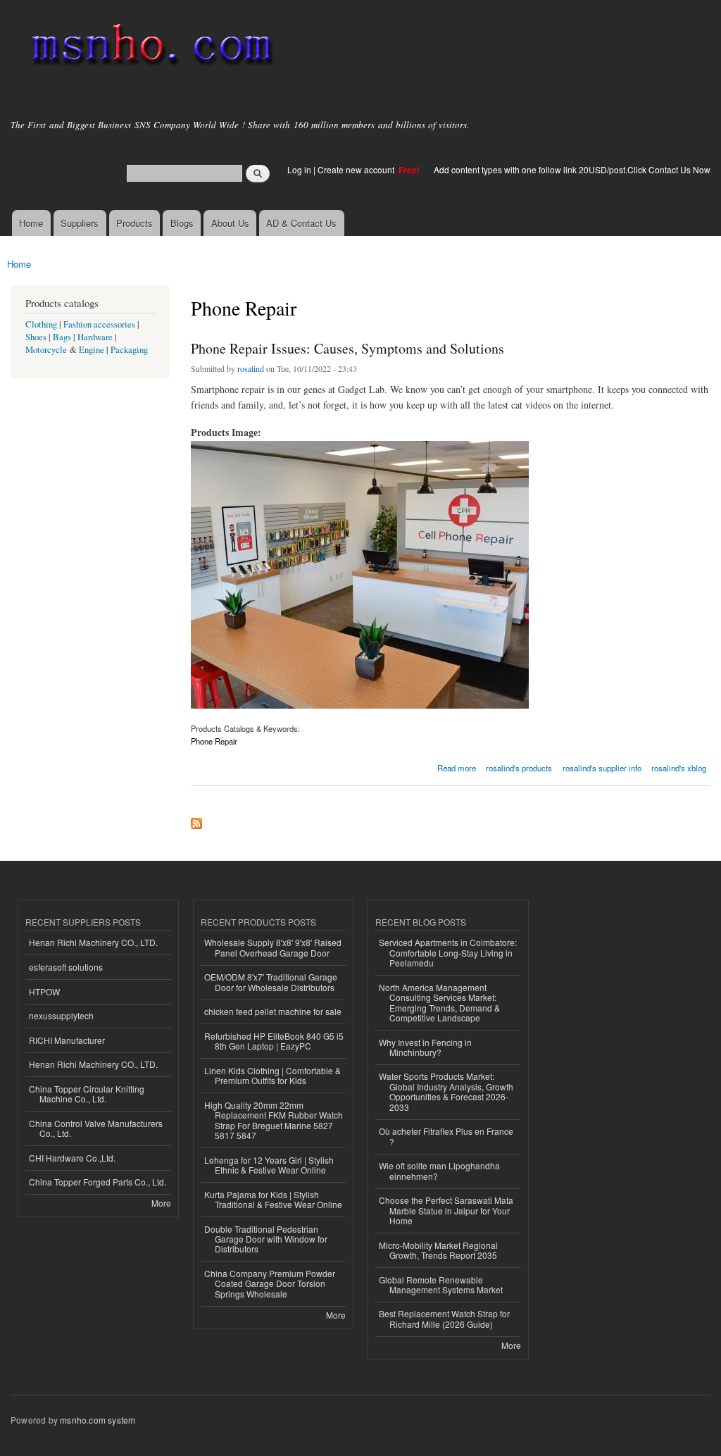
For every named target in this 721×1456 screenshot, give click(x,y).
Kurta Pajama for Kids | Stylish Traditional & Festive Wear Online (273, 1199)
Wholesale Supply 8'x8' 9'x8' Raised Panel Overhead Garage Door (272, 947)
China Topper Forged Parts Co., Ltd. (97, 1182)
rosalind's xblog (678, 767)
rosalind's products (519, 767)
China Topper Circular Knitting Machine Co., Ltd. (86, 1094)
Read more (456, 766)
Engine (91, 350)
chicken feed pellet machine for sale (272, 1011)
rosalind (250, 368)
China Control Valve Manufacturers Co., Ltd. (96, 1128)
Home (31, 223)
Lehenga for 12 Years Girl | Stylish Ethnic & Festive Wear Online (269, 1165)
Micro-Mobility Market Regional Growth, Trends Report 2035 (438, 1250)
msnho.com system (97, 1420)
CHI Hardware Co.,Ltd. (72, 1158)
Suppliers (80, 223)
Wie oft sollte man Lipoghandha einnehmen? (439, 1170)
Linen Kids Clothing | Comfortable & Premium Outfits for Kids (272, 1075)
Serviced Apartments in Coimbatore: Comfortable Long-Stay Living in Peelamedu (448, 952)
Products (134, 223)
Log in (299, 169)
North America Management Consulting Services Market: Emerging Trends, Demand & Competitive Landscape (439, 1002)
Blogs (182, 223)
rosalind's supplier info (602, 767)
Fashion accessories (99, 324)
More (161, 1203)
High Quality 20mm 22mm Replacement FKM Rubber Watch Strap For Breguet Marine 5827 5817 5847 (273, 1120)
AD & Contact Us (301, 223)
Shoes (35, 337)
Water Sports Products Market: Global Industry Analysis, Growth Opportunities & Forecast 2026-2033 (446, 1091)
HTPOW (44, 991)
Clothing (41, 324)
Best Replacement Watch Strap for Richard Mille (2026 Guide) (444, 1318)
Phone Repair (214, 741)
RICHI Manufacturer (67, 1040)
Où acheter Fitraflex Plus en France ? (446, 1136)
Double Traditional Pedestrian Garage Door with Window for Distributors (265, 1239)
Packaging (129, 350)
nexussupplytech (61, 1015)
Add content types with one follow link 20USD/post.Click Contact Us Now (572, 169)
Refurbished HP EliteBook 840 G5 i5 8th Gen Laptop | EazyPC (274, 1041)
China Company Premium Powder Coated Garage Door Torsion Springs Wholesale (269, 1283)
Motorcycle (46, 350)
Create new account (357, 169)
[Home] (149, 47)
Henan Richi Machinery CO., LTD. (93, 942)
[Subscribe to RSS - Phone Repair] (196, 820)
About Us (230, 223)
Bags (62, 337)
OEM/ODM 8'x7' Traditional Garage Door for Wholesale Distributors (270, 982)
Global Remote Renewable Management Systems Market (441, 1284)
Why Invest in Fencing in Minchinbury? (425, 1047)
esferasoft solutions (66, 967)
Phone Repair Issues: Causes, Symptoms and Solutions (347, 348)
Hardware (95, 337)
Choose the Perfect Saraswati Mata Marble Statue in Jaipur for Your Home (446, 1210)
